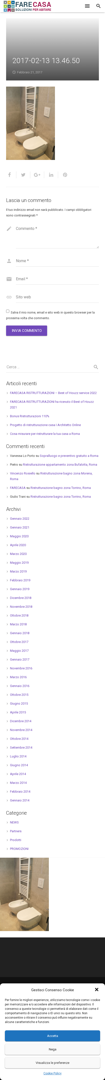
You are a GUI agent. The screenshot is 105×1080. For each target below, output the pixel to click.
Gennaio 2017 (19, 659)
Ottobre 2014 (19, 739)
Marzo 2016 (18, 677)
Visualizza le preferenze (52, 1063)
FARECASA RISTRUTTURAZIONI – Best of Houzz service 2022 (53, 393)
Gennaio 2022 (19, 518)
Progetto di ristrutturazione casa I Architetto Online (45, 425)
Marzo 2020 (18, 554)
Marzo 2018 (18, 624)
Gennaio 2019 (19, 589)
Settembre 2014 (21, 747)
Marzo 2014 (18, 783)
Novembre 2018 (21, 606)
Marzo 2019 (18, 571)
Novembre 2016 (21, 668)
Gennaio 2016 (19, 686)
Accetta (52, 1036)
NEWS (14, 822)
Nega (52, 1049)
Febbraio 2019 (20, 580)
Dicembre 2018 (20, 598)
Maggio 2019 (19, 562)
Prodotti (15, 840)
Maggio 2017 (19, 650)
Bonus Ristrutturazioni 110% (29, 416)
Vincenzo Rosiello (22, 473)
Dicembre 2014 (20, 721)
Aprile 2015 (18, 712)
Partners (15, 831)
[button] (97, 990)
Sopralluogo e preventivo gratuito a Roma (69, 456)
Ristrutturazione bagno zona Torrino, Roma (61, 488)
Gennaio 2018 (19, 633)
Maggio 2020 (19, 536)
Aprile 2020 (18, 545)
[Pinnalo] (63, 174)
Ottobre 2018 (19, 615)
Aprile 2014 (18, 774)
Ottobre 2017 (19, 642)
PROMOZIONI (19, 849)
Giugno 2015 (19, 703)
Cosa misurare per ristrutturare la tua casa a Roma (45, 434)
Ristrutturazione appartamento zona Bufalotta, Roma (60, 464)
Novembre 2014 (21, 730)
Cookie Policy (52, 1073)
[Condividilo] (11, 174)
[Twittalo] (23, 174)
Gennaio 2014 (19, 800)
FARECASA (18, 488)
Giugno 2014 (19, 765)
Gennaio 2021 (19, 527)
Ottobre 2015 (19, 695)
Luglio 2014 (18, 756)
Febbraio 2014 (20, 791)
